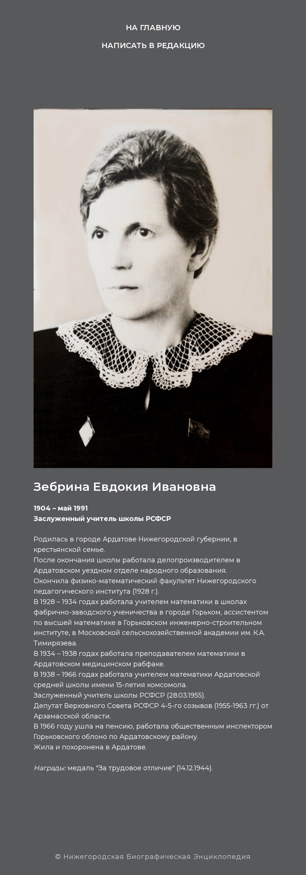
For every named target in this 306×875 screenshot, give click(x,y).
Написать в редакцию (153, 45)
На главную (153, 27)
